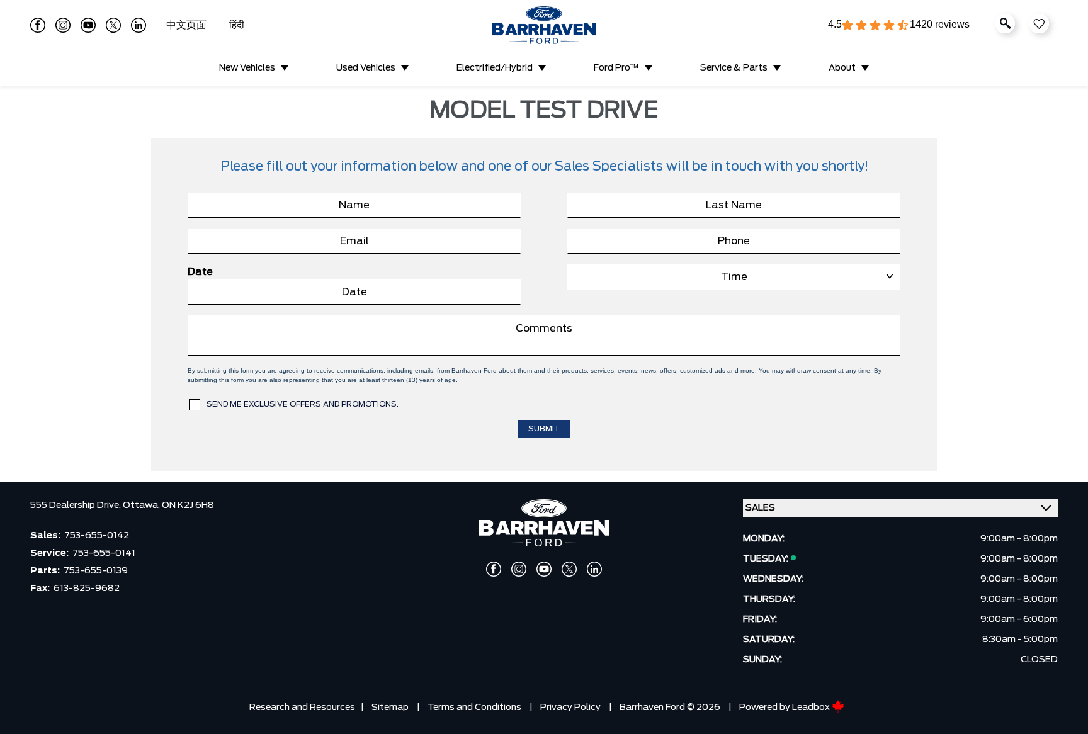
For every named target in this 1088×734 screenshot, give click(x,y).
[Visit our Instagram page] (63, 25)
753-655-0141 (103, 553)
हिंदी (236, 25)
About (842, 68)
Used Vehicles (365, 68)
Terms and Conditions (474, 707)
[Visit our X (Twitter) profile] (113, 25)
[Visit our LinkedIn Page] (138, 25)
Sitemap (390, 707)
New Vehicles (247, 68)
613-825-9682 (87, 588)
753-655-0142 (96, 535)
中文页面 (187, 25)
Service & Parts (734, 68)
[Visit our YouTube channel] (88, 25)
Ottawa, (142, 505)
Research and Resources (302, 707)
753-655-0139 (96, 571)
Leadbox (812, 707)
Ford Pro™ (616, 68)
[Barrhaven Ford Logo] (544, 25)
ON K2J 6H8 (188, 505)
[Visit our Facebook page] (37, 25)
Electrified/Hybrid (494, 68)
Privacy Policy (570, 707)
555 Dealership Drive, (76, 505)
